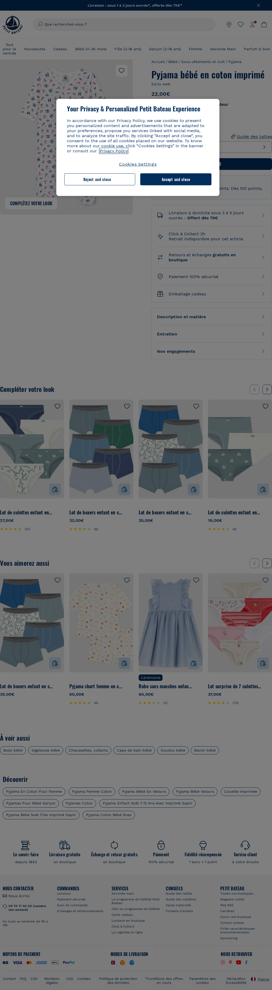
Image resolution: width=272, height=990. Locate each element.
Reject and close (97, 179)
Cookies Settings (138, 164)
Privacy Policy (114, 150)
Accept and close (176, 179)
